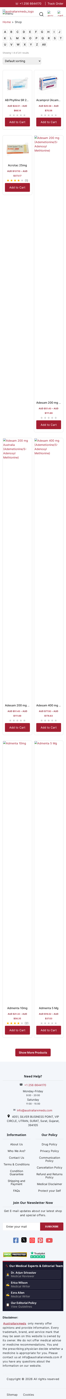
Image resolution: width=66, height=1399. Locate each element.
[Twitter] (24, 1241)
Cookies (28, 1394)
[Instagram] (32, 1241)
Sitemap (12, 1394)
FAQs (16, 1190)
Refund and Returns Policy (49, 1175)
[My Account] (50, 15)
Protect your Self (49, 1190)
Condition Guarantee (16, 1172)
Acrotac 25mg (17, 165)
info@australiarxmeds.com (34, 1110)
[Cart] (60, 15)
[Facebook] (16, 1241)
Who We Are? (16, 1151)
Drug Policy (49, 1144)
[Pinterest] (40, 1241)
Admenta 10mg (17, 1008)
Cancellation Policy (49, 1167)
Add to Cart (17, 122)
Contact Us (16, 1157)
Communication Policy (49, 1159)
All (44, 44)
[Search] (41, 14)
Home (7, 22)
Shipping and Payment (16, 1182)
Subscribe (51, 1226)
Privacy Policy (49, 1151)
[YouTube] (49, 1241)
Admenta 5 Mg (48, 1008)
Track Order (55, 3)
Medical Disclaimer (49, 1184)
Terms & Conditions (17, 1164)
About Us (16, 1144)
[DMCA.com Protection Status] (15, 1254)
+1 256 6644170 (28, 3)
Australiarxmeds (14, 1323)
